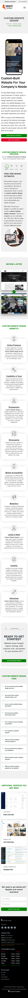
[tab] (6, 167)
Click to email (8, 938)
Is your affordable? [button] (13, 705)
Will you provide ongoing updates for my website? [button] (12, 767)
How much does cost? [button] (12, 696)
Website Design (17, 24)
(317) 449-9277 (23, 1)
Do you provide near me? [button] (14, 687)
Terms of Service (13, 989)
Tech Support (4, 977)
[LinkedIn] (15, 927)
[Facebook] (2, 927)
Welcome (8, 24)
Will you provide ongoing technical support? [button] (12, 740)
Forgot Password (5, 979)
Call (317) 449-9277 (14, 140)
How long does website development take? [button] (11, 714)
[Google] (8, 927)
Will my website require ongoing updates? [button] (14, 758)
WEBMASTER (8, 869)
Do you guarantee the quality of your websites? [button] (14, 749)
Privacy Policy (5, 989)
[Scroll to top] (14, 882)
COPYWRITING (8, 842)
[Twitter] (5, 927)
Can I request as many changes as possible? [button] (14, 723)
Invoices (3, 974)
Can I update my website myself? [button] (12, 731)
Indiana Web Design (21, 989)
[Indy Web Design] (6, 921)
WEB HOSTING (8, 815)
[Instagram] (12, 927)
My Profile (3, 972)
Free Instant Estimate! (14, 135)
